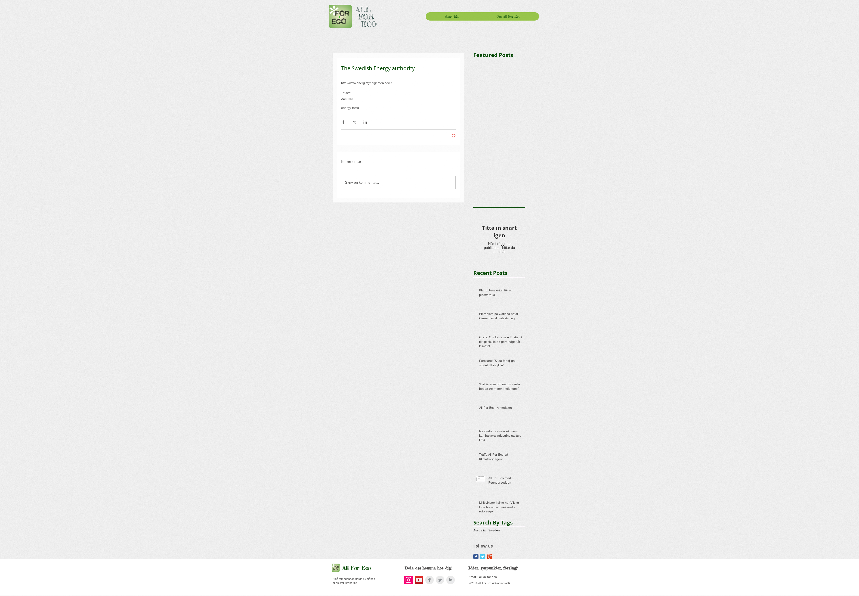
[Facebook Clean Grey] (429, 580)
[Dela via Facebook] (343, 122)
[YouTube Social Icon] (419, 580)
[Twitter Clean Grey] (440, 580)
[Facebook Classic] (475, 556)
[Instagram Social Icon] (408, 580)
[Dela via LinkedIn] (365, 122)
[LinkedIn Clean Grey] (450, 580)
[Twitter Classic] (482, 556)
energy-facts (350, 108)
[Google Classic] (489, 556)
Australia (347, 99)
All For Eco (356, 568)
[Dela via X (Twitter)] (354, 122)
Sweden (494, 530)
